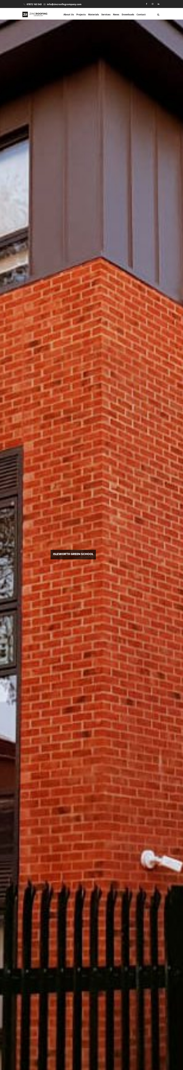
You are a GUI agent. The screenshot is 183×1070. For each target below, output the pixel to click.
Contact (141, 14)
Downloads (128, 14)
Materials (93, 14)
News (116, 14)
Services (105, 14)
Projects (81, 14)
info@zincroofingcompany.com (63, 4)
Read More (69, 564)
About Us (68, 14)
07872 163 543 (34, 4)
